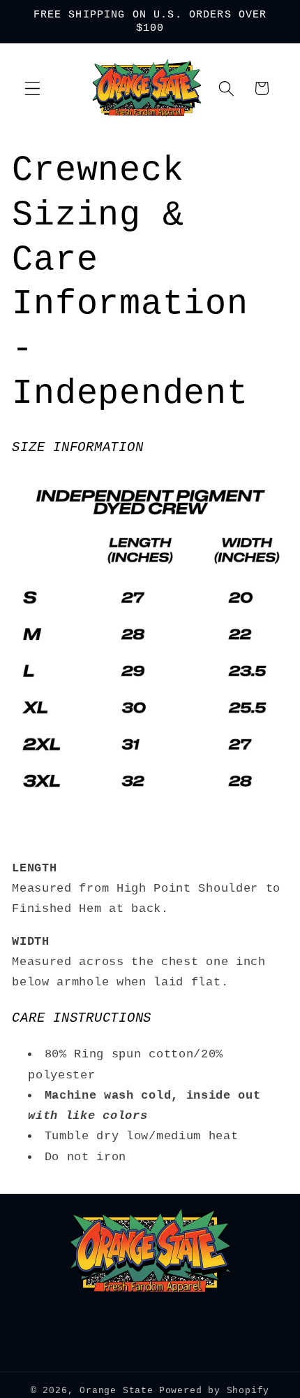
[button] (32, 88)
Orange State (116, 1390)
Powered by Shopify (214, 1390)
